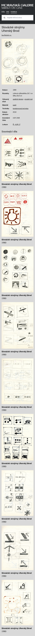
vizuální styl (28, 99)
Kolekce (14, 12)
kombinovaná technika (20, 108)
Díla (3, 12)
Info (7, 12)
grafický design (18, 99)
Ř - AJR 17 (16, 124)
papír (14, 105)
